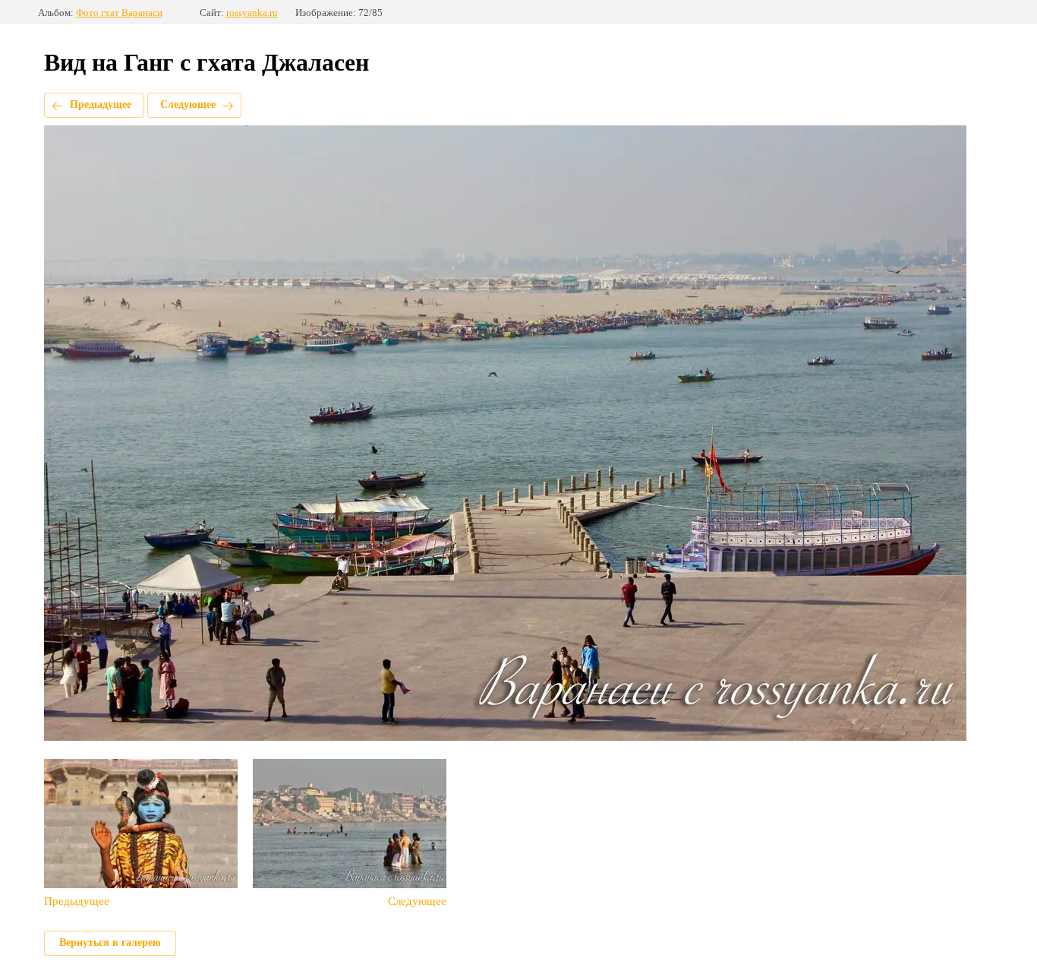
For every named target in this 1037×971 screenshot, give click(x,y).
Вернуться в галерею (110, 942)
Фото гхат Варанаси (119, 12)
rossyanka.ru (252, 12)
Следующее (188, 104)
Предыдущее (100, 104)
